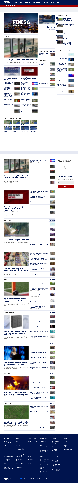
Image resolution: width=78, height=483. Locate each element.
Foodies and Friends (19, 463)
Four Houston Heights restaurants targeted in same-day (43, 63)
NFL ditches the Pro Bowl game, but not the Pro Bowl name (38, 295)
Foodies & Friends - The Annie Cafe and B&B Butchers (38, 353)
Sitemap (17, 450)
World (17, 444)
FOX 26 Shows (7, 455)
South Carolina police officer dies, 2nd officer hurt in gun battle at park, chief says (62, 75)
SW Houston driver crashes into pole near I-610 (9, 83)
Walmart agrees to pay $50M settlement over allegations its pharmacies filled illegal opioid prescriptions (62, 86)
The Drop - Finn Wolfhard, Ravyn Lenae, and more (39, 347)
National (17, 442)
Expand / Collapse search (73, 2)
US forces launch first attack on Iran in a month (8, 100)
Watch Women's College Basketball (56, 467)
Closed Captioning (43, 471)
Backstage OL (30, 459)
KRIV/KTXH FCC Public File (45, 469)
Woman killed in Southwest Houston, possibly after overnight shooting (26, 105)
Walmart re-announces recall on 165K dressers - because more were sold (15, 333)
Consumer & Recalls (9, 312)
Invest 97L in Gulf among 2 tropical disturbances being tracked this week (26, 88)
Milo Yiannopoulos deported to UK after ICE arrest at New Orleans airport (39, 254)
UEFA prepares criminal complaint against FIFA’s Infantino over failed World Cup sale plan (39, 289)
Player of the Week (67, 450)
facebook (66, 479)
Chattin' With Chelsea (8, 460)
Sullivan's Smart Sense (20, 449)
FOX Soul (5, 446)
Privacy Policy (66, 191)
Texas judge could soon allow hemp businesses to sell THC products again (39, 264)
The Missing (18, 466)
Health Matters (42, 444)
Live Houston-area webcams (55, 442)
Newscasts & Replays (8, 442)
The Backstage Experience (33, 460)
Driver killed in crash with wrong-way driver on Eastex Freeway (26, 110)
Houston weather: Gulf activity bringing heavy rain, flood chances (12, 78)
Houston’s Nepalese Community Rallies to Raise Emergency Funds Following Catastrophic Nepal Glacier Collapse (9, 94)
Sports (5, 279)
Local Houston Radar (7, 124)
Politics (6, 250)
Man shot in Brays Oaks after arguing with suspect (8, 110)
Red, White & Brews (19, 457)
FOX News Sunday (19, 448)
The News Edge (7, 459)
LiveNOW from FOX (7, 444)
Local (17, 439)
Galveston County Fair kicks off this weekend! (38, 421)
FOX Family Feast (43, 451)
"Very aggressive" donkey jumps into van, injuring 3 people (39, 383)
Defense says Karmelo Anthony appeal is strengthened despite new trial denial (37, 197)
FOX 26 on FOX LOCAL (8, 439)
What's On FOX (43, 461)
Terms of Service (66, 192)
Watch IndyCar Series (56, 463)
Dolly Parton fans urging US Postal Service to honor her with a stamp (38, 327)
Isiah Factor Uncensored (8, 456)
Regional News (32, 438)
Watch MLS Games (55, 470)
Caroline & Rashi (19, 456)
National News (7, 220)
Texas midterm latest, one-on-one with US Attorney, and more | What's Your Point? (38, 234)
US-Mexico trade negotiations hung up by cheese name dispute (39, 245)
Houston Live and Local (8, 468)
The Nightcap (6, 457)
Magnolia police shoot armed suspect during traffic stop (25, 83)
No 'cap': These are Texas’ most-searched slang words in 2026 (38, 388)
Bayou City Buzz (7, 467)
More (58, 2)
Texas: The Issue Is (7, 465)
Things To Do (7, 403)
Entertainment (7, 343)
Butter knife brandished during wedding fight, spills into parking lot (62, 90)
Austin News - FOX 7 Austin (33, 441)
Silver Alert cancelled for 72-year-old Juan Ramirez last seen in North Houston (39, 182)
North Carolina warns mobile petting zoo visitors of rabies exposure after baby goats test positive (62, 70)
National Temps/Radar (33, 124)
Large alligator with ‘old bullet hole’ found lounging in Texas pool (38, 398)
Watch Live (6, 438)
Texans (65, 441)
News (17, 438)
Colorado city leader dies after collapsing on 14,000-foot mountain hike (62, 64)
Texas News (7, 188)
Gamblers (65, 448)
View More (52, 51)
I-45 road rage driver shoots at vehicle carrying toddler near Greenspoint (8, 88)
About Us (42, 455)
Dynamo (65, 445)
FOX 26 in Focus (19, 459)
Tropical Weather (55, 443)
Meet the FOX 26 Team (44, 457)
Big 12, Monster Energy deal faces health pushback (68, 37)
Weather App (54, 447)
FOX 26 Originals (20, 455)
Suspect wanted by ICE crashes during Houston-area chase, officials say (25, 100)
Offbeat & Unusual (8, 373)
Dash (65, 446)
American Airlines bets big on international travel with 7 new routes (39, 321)
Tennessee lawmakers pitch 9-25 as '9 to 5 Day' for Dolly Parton (39, 368)
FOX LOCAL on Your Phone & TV (46, 14)
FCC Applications (43, 472)
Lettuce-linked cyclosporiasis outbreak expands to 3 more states (39, 332)
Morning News (43, 438)
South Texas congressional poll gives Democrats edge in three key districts (39, 274)
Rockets (65, 442)
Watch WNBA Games (56, 469)
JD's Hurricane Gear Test (56, 445)
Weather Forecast (43, 51)
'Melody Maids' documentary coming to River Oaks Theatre (39, 428)
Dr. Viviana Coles (43, 441)
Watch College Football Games (56, 458)
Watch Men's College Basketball (56, 465)
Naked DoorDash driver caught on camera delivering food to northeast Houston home (68, 43)
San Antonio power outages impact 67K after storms (38, 207)
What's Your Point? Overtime (7, 464)
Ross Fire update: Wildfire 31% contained (37, 201)
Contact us (42, 456)
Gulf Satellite (6, 131)
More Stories (60, 50)
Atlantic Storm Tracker (24, 131)
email (73, 479)
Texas (17, 441)
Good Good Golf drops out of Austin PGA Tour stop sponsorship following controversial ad (39, 283)
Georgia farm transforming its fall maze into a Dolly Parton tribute (16, 423)
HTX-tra (66, 455)
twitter (69, 479)
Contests (29, 463)
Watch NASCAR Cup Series (57, 461)
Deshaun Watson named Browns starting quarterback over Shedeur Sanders (37, 307)
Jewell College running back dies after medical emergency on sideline (15, 300)
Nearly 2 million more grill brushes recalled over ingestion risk (39, 337)
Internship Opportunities (44, 465)
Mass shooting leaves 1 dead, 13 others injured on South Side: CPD (39, 240)
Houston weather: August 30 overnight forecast (43, 54)
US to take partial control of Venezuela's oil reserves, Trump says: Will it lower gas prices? (38, 259)
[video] (52, 54)
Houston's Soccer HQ (20, 467)
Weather (54, 438)
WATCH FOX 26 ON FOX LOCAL (44, 460)
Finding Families (43, 442)
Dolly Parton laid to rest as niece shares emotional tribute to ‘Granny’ (26, 93)
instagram (71, 479)
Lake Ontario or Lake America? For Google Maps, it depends (62, 54)
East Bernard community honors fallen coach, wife (43, 84)
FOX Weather (54, 450)
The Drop (29, 456)
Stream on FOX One (57, 455)
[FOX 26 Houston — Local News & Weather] (7, 2)
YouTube (5, 445)
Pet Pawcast (18, 464)
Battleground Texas (7, 469)
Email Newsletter (43, 463)
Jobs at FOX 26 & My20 (44, 464)
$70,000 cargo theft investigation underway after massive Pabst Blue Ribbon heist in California (39, 316)
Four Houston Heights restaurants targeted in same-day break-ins (20, 60)
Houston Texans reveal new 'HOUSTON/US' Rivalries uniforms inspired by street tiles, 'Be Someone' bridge (38, 300)
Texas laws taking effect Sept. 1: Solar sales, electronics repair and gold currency (8, 106)
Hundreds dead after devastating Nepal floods (43, 68)
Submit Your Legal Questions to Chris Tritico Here (44, 447)
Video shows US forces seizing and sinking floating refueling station (62, 80)
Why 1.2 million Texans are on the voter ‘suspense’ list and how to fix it (39, 269)
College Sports (66, 444)
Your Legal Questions (44, 450)
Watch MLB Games (55, 460)
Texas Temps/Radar (24, 124)
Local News (7, 157)
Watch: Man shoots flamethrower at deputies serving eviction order (16, 393)
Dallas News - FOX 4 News (33, 439)
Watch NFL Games (55, 456)
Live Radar (54, 439)
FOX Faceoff (18, 460)
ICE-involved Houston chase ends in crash (43, 79)
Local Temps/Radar (16, 124)
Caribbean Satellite (16, 131)
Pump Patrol (54, 449)
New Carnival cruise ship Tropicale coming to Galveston (38, 417)
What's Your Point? (7, 462)
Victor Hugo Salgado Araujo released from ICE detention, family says (28, 78)
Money (17, 446)
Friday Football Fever (68, 449)
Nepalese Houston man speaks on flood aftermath (43, 73)
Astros (65, 439)
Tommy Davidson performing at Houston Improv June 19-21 (39, 407)
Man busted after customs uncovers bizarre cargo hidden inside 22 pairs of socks (39, 393)
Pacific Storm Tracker (33, 131)
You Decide (18, 445)
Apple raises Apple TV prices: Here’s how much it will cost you (39, 363)
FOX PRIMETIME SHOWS (32, 462)
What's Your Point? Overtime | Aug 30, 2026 (38, 228)
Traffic (53, 446)
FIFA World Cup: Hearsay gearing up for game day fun (39, 412)
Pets (41, 445)
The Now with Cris (31, 457)
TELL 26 (5, 441)
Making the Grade (43, 439)
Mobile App (42, 467)
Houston (41, 27)
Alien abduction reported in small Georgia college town (39, 378)
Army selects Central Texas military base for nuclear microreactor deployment (38, 212)
